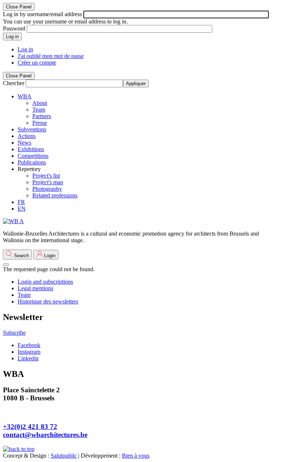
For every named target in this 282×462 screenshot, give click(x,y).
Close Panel (19, 7)
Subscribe (14, 333)
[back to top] (19, 449)
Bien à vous (135, 455)
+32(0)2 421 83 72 (30, 426)
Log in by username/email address (42, 14)
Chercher (13, 83)
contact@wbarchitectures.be (45, 435)
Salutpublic (64, 455)
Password (14, 28)
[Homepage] (13, 221)
